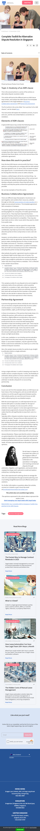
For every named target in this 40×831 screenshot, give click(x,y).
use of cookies (33, 827)
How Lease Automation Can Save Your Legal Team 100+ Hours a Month (19, 645)
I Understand (20, 829)
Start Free (27, 3)
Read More (8, 571)
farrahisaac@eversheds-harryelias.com (15, 489)
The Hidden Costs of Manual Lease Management (18, 688)
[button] (20, 754)
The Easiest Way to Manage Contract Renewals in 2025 (19, 558)
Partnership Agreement (27, 104)
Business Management (16, 513)
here (17, 109)
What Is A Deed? (11, 600)
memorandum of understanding (24, 202)
